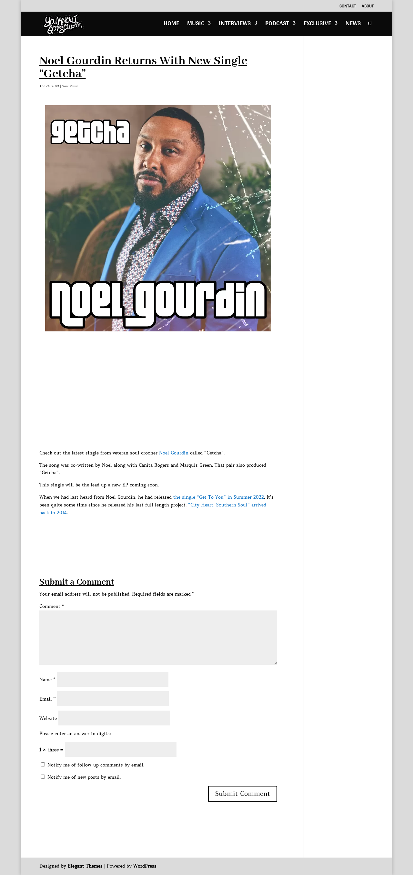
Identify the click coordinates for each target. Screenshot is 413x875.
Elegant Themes (85, 866)
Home (171, 25)
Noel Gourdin (173, 453)
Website (48, 718)
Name (47, 679)
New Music (70, 86)
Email (47, 699)
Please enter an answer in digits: (75, 733)
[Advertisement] (156, 531)
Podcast (277, 25)
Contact (347, 7)
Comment (51, 606)
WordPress (144, 866)
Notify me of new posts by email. (84, 777)
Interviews (235, 25)
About (368, 7)
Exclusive (317, 25)
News (353, 25)
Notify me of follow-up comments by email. (95, 765)
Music (195, 25)
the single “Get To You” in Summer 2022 (218, 497)
